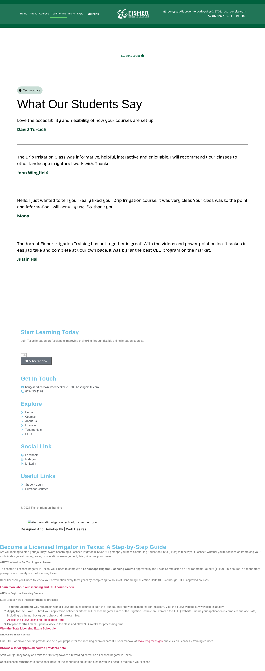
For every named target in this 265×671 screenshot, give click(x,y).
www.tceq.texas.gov (150, 641)
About (33, 13)
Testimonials (58, 13)
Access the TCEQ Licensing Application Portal (36, 620)
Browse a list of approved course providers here (33, 648)
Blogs (71, 13)
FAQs (80, 13)
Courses (44, 13)
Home (23, 13)
